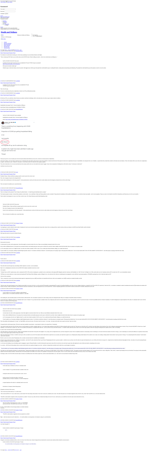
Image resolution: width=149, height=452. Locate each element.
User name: (2, 9)
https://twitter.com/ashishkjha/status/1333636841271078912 (16, 119)
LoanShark (18, 80)
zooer (17, 172)
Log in (1, 15)
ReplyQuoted (6, 52)
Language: (2, 13)
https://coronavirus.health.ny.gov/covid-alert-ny (11, 63)
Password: (2, 11)
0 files (4, 38)
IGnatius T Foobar (19, 223)
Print (14, 52)
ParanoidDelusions (19, 50)
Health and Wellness (9, 32)
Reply (1, 52)
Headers (11, 52)
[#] (1, 50)
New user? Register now (5, 16)
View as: (34, 36)
